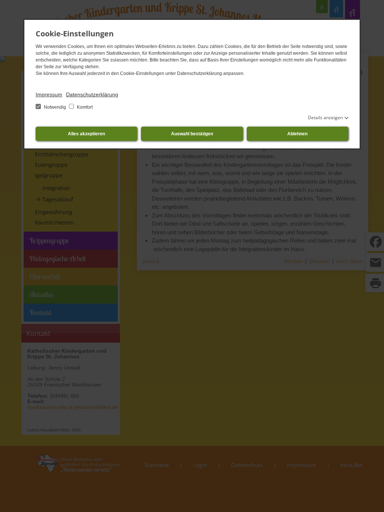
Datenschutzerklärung (92, 94)
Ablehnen (297, 133)
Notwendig (55, 107)
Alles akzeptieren (86, 133)
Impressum (49, 94)
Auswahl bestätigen (192, 133)
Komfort (84, 107)
